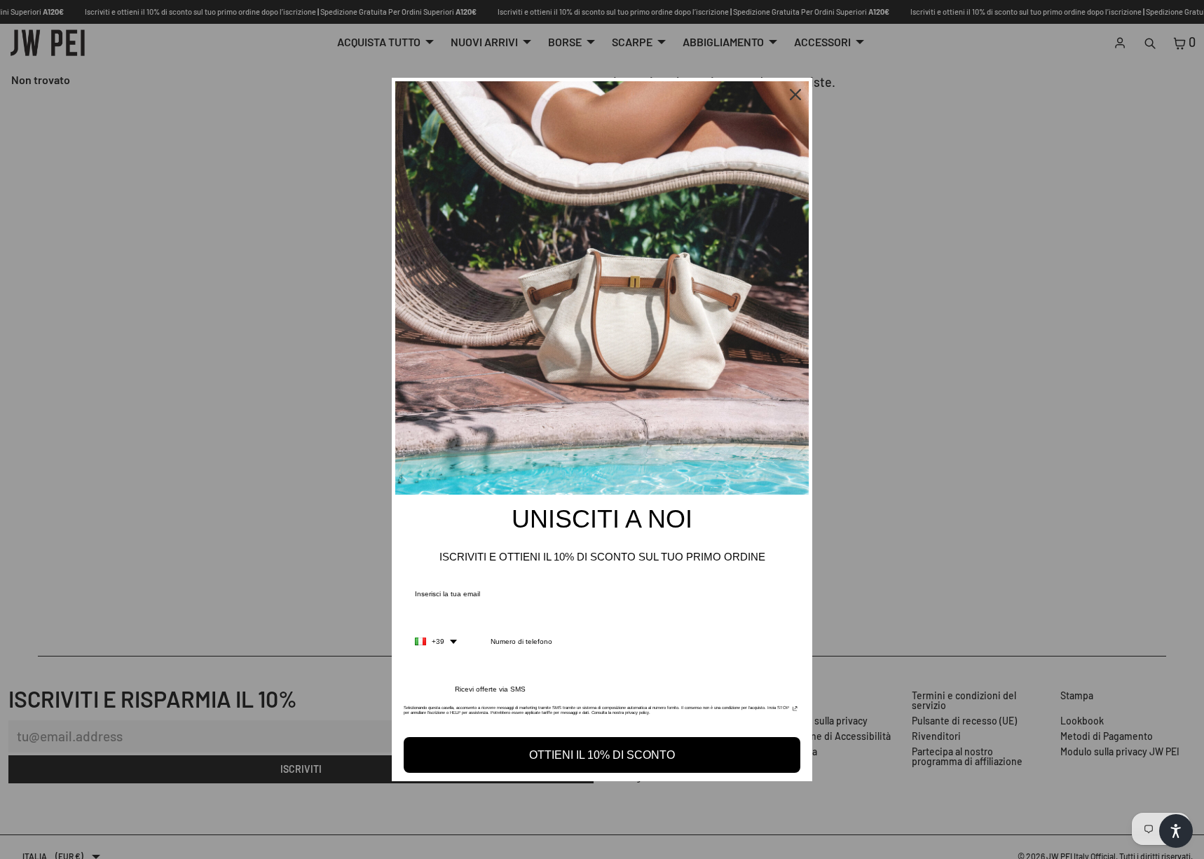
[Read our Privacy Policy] (795, 711)
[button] (1176, 831)
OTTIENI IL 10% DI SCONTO (602, 755)
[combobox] (436, 641)
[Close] (795, 94)
